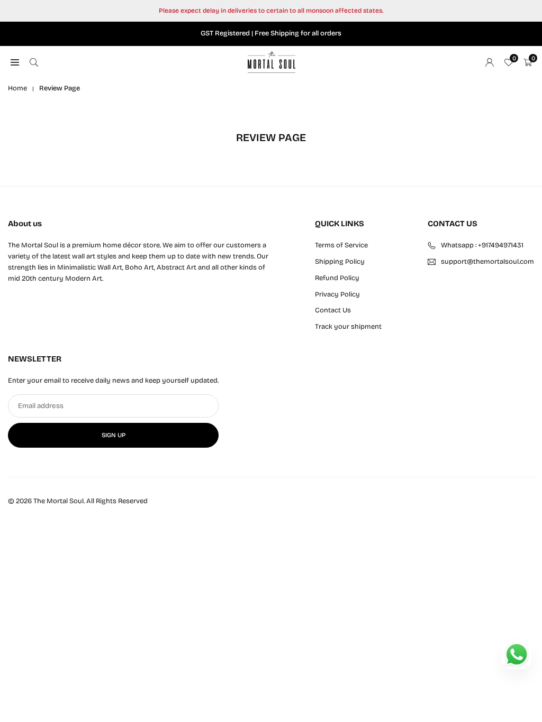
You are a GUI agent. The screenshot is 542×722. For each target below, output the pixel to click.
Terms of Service (341, 245)
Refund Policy (337, 278)
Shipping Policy (340, 261)
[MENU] (14, 62)
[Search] (33, 62)
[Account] (489, 62)
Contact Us (333, 310)
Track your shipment (348, 326)
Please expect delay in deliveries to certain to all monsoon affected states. (271, 10)
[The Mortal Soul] (271, 61)
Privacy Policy (337, 294)
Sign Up (113, 435)
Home (17, 88)
